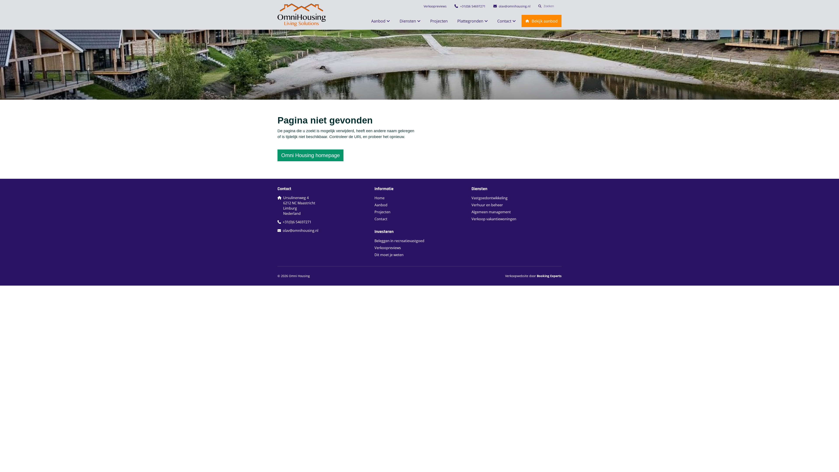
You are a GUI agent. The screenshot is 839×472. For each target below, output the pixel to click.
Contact (380, 219)
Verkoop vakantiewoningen (494, 219)
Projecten (382, 212)
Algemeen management (491, 212)
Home (379, 198)
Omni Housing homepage (310, 155)
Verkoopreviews (387, 247)
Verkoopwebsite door (533, 276)
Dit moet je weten (389, 254)
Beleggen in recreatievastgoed (399, 240)
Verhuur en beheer (487, 205)
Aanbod (380, 205)
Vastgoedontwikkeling (490, 198)
